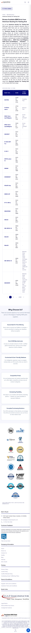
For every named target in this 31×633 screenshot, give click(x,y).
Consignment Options (6, 607)
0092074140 (7, 211)
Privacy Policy (4, 569)
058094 (6, 168)
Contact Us (4, 553)
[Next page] (23, 297)
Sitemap (3, 559)
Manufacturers (10, 14)
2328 (20, 297)
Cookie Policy (4, 571)
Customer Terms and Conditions (9, 585)
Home (3, 14)
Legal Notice (4, 603)
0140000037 (7, 177)
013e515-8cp (7, 185)
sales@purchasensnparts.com (10, 519)
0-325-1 (6, 151)
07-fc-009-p (7, 202)
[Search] (25, 2)
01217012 (6, 100)
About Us (3, 550)
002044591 (7, 283)
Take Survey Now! (5, 541)
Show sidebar (7, 8)
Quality (3, 555)
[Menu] (28, 2)
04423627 (6, 134)
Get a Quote (4, 561)
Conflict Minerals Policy (7, 573)
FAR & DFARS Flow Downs (7, 605)
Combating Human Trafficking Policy (10, 576)
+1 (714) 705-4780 (7, 522)
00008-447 (7, 194)
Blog (2, 557)
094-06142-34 (8, 228)
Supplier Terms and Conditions (8, 583)
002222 (6, 219)
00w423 (6, 236)
